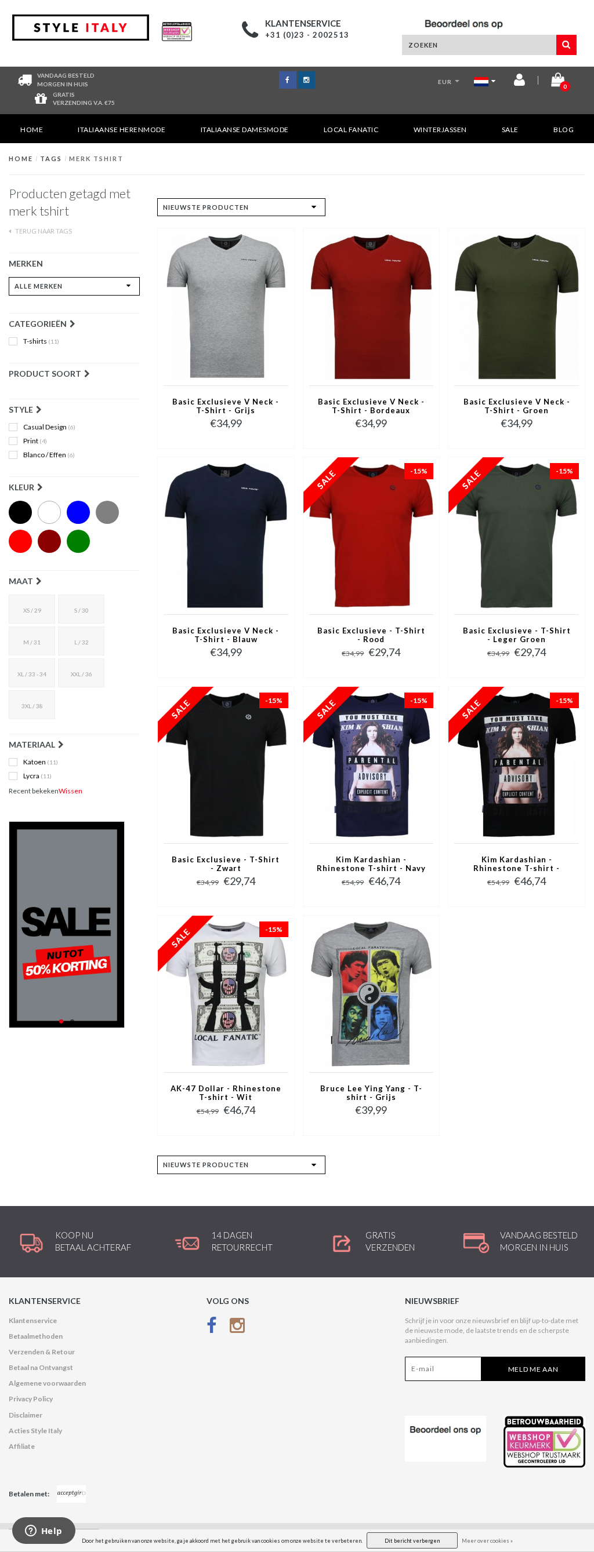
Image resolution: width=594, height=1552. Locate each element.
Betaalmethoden (36, 1336)
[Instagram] (237, 1328)
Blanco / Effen (49, 455)
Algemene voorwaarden (47, 1383)
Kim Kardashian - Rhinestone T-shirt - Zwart (516, 864)
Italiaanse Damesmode (245, 129)
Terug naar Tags (43, 231)
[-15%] (371, 535)
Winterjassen (440, 129)
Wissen (70, 790)
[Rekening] (519, 82)
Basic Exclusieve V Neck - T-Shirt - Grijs (225, 406)
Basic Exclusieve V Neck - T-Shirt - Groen (516, 406)
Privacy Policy (31, 1398)
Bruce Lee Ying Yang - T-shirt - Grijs (371, 1093)
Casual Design (49, 427)
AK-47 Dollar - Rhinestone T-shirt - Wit (226, 1093)
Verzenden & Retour (42, 1351)
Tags (51, 158)
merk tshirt (96, 158)
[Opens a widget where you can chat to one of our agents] (43, 1531)
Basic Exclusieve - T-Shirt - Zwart (226, 864)
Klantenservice (33, 1320)
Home (31, 129)
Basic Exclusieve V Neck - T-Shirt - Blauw (225, 635)
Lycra (37, 776)
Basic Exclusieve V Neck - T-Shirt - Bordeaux (371, 406)
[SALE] (74, 924)
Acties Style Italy (35, 1430)
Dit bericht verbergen (412, 1541)
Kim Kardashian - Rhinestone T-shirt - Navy (371, 864)
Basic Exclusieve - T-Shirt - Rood (371, 635)
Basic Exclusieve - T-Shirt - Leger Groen (517, 635)
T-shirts (41, 341)
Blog (563, 129)
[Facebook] (212, 1328)
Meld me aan (533, 1369)
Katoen (40, 762)
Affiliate (22, 1446)
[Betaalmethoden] (71, 1494)
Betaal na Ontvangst (41, 1367)
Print (35, 441)
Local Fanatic (351, 129)
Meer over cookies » (487, 1541)
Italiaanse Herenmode (121, 129)
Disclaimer (25, 1415)
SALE (510, 129)
